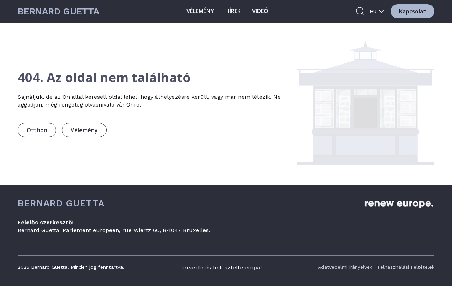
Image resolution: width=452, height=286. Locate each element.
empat (253, 267)
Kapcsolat (412, 11)
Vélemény (200, 11)
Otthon (36, 130)
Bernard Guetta (58, 11)
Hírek (233, 11)
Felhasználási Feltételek (405, 267)
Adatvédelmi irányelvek (345, 267)
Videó (260, 11)
